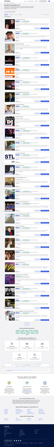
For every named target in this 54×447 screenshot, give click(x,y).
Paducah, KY (41, 418)
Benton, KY (6, 418)
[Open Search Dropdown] (49, 1)
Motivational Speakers (19, 410)
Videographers (29, 412)
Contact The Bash (8, 440)
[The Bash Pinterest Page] (18, 440)
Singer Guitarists (35, 330)
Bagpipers (30, 330)
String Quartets (33, 333)
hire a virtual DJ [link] (23, 365)
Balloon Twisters (41, 412)
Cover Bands (23, 330)
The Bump (36, 433)
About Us (5, 431)
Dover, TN (17, 418)
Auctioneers (18, 413)
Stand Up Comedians (30, 413)
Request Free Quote (44, 28)
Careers (5, 434)
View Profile (37, 28)
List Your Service (43, 1)
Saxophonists (17, 333)
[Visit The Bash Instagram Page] (14, 440)
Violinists (27, 330)
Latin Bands (27, 333)
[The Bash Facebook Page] (16, 440)
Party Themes (21, 431)
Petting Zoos (29, 409)
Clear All (20, 14)
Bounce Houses (41, 410)
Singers (27, 334)
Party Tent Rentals (19, 412)
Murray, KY (29, 419)
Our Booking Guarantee (7, 433)
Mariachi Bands (18, 330)
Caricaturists (6, 409)
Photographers (18, 409)
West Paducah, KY (19, 419)
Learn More (17, 25)
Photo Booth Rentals (42, 413)
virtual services (39, 364)
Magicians (6, 413)
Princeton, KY (6, 419)
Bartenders (6, 410)
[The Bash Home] (7, 1)
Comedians (6, 412)
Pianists (37, 333)
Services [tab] (36, 1)
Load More (27, 324)
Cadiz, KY (40, 419)
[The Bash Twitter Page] (20, 440)
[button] (7, 16)
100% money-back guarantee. (27, 391)
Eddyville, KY (29, 418)
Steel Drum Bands (23, 333)
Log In (25, 1)
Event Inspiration (21, 433)
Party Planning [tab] (30, 1)
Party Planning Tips (22, 434)
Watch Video (9, 40)
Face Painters (41, 409)
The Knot (36, 431)
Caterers (28, 410)
